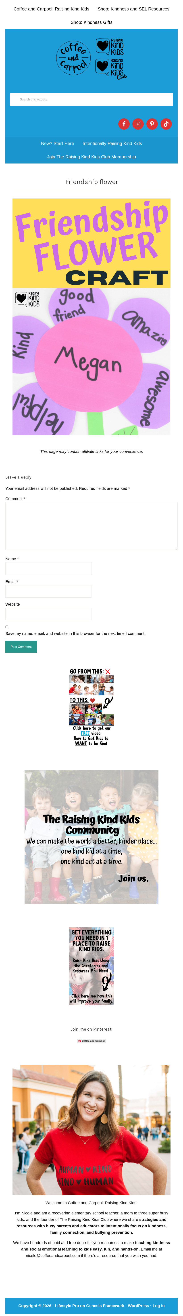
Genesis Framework (105, 1306)
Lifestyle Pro (67, 1306)
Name (12, 559)
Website (12, 604)
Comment (15, 499)
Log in (159, 1306)
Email (11, 581)
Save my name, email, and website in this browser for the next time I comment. (75, 633)
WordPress (138, 1306)
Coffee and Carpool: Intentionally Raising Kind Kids (91, 57)
